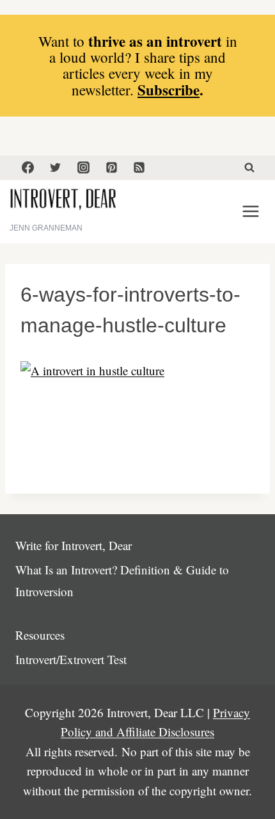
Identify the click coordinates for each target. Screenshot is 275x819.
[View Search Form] (249, 168)
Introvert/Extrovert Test (71, 659)
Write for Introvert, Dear (73, 545)
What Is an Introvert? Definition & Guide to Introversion (122, 580)
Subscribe (169, 90)
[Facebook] (27, 168)
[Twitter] (55, 168)
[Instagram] (83, 168)
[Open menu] (250, 212)
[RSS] (139, 168)
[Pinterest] (111, 168)
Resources (40, 635)
